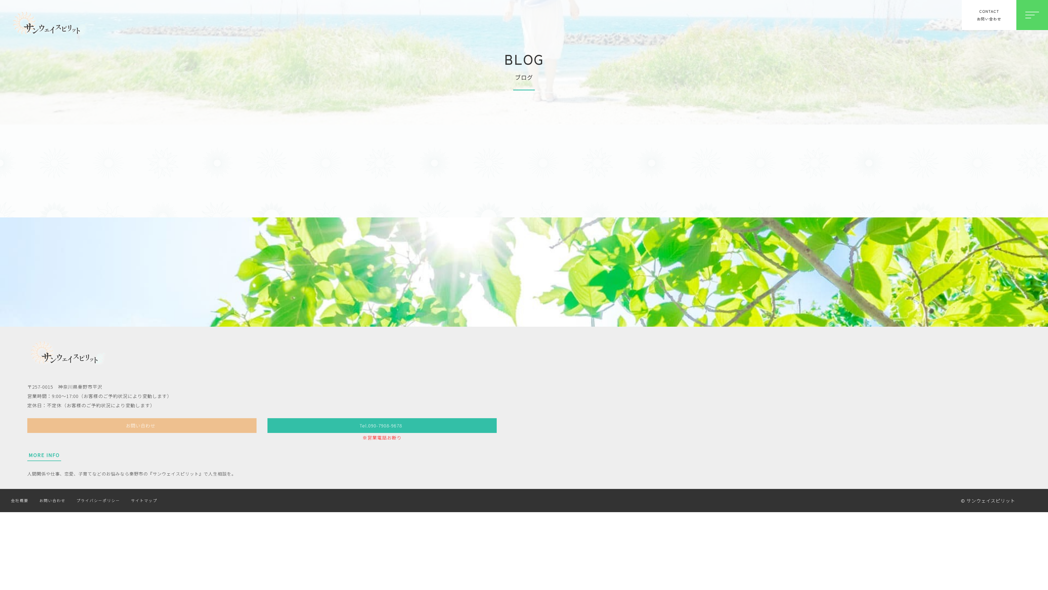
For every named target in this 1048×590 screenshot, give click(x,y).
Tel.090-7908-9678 (380, 425)
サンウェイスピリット (990, 500)
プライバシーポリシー (98, 500)
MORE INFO (44, 454)
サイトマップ (144, 500)
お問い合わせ (140, 425)
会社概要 (19, 500)
